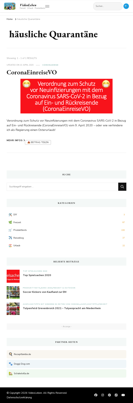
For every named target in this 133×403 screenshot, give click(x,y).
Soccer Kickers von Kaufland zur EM (44, 292)
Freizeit (103, 304)
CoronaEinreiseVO (32, 72)
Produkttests (31, 288)
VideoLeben (28, 5)
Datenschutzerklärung (19, 397)
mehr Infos (15, 140)
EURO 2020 (46, 288)
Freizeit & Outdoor (64, 288)
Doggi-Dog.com (19, 364)
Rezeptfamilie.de (20, 354)
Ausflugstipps (89, 304)
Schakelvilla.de (19, 373)
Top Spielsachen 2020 (35, 271)
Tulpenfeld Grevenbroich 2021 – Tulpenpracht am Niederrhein (62, 308)
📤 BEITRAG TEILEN (37, 142)
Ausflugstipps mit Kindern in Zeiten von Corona (51, 304)
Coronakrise (50, 65)
